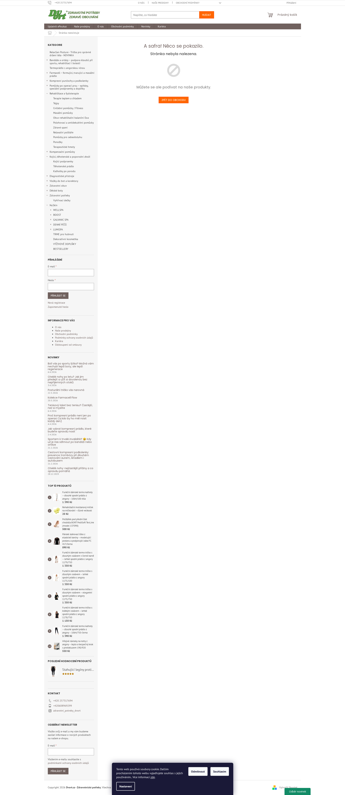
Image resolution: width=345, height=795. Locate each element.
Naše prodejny (160, 2)
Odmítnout (198, 771)
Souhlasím (219, 771)
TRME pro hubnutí (63, 234)
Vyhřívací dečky (61, 200)
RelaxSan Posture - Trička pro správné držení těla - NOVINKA (70, 54)
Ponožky (57, 142)
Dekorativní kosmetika (65, 239)
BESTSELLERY (60, 249)
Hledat (206, 15)
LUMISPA (58, 229)
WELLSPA (58, 210)
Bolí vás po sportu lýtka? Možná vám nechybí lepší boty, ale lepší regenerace (71, 366)
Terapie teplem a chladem (67, 98)
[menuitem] (57, 26)
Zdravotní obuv (58, 185)
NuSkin (53, 205)
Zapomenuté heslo (58, 306)
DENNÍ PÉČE (60, 224)
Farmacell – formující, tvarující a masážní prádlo (72, 74)
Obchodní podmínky (187, 2)
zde (152, 777)
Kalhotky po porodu (64, 171)
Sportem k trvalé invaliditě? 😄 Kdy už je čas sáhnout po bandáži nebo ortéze (70, 442)
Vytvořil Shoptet (288, 787)
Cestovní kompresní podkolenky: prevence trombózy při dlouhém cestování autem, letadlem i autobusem (68, 456)
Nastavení (125, 786)
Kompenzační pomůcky (62, 151)
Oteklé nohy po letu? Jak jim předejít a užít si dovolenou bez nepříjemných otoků (67, 379)
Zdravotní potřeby (60, 195)
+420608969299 (62, 705)
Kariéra (59, 341)
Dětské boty (56, 190)
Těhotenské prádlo (63, 166)
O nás (141, 2)
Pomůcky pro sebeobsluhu (67, 137)
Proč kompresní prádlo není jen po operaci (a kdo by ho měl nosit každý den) (69, 418)
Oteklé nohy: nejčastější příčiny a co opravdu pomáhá (70, 470)
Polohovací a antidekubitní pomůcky (73, 122)
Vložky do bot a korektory (64, 181)
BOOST (57, 214)
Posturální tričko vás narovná (66, 390)
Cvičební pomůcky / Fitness (68, 108)
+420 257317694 (63, 700)
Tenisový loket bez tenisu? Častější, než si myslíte (70, 407)
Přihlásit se (58, 295)
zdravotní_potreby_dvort (67, 710)
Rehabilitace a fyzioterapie (64, 93)
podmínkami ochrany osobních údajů (68, 763)
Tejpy (56, 103)
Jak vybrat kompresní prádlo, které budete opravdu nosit (69, 430)
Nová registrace (56, 302)
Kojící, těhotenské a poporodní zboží (70, 156)
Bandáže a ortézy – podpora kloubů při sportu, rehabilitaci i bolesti (71, 62)
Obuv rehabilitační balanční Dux (71, 117)
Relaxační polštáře (63, 132)
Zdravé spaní (60, 127)
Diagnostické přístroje (62, 176)
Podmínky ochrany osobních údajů (74, 337)
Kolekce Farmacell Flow (62, 397)
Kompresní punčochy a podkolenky (69, 80)
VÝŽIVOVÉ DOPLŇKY (64, 244)
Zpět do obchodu (174, 100)
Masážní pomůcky (63, 112)
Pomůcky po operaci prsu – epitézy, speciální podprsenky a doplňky (69, 87)
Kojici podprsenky (63, 161)
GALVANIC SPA (60, 219)
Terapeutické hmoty (64, 147)
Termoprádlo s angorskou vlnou (67, 68)
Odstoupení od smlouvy (68, 344)
